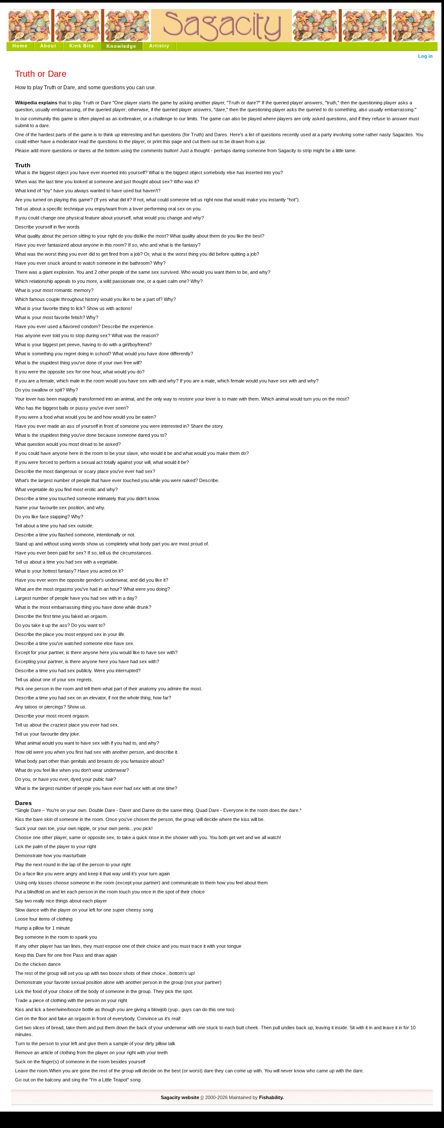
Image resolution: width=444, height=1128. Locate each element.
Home (20, 45)
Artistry (159, 45)
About (48, 45)
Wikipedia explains (36, 102)
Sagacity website (180, 1097)
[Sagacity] (220, 25)
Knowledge (121, 46)
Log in (425, 56)
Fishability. (271, 1097)
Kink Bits (81, 45)
